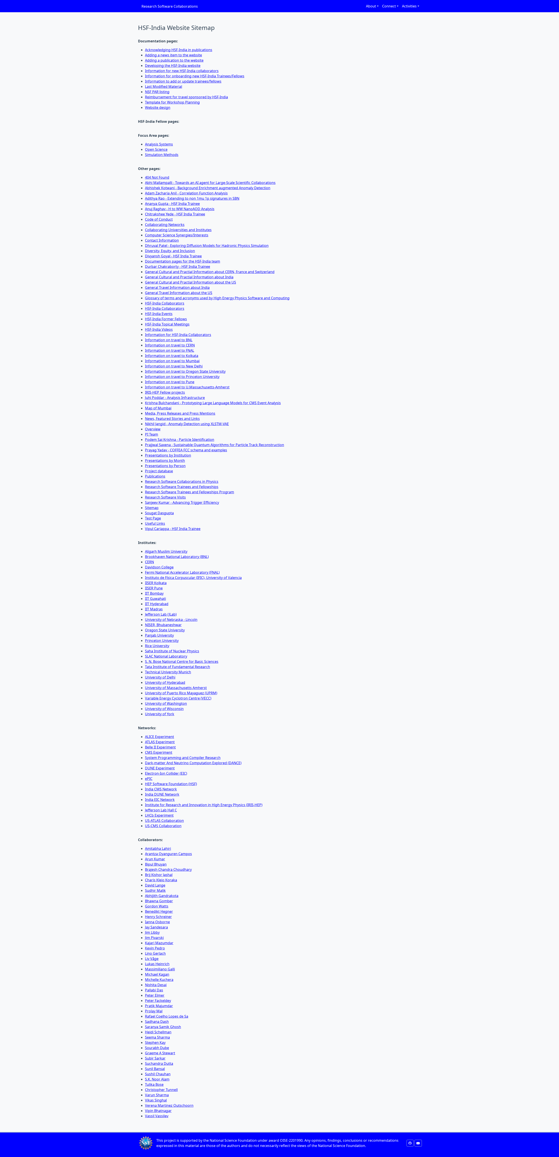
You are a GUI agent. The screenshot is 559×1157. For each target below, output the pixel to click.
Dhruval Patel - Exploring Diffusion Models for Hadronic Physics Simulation (207, 245)
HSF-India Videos (159, 329)
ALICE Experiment (159, 736)
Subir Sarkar (155, 1058)
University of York (159, 714)
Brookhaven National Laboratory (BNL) (177, 556)
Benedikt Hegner (159, 911)
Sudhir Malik (155, 890)
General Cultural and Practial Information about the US (190, 282)
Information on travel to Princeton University (182, 376)
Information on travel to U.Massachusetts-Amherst (187, 387)
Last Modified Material (163, 86)
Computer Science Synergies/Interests (176, 235)
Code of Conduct (159, 219)
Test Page (153, 518)
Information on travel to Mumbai (172, 361)
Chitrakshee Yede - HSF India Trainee (175, 214)
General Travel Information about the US (178, 292)
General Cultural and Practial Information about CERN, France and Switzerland (209, 271)
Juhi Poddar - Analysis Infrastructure (175, 397)
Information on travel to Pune (169, 381)
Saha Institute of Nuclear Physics (172, 651)
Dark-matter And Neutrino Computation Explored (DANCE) (193, 762)
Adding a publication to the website (174, 60)
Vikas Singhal (156, 1100)
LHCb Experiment (159, 815)
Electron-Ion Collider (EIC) (166, 773)
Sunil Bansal (155, 1068)
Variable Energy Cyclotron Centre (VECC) (178, 698)
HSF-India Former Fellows (166, 319)
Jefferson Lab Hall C (161, 810)
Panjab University (159, 635)
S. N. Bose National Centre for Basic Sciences (181, 661)
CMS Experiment (158, 752)
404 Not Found (157, 177)
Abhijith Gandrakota (161, 895)
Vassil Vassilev (156, 1116)
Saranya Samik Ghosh (163, 1026)
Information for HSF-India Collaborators (178, 334)
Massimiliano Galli (160, 969)
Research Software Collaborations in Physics (181, 481)
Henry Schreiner (158, 916)
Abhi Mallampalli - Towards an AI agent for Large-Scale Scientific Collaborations (210, 182)
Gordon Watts (156, 906)
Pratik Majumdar (159, 1005)
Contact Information (162, 240)
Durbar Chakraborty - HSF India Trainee (177, 266)
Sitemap (152, 507)
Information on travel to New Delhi (174, 366)
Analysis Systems (159, 144)
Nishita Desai (156, 984)
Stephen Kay (155, 1042)
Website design (157, 107)
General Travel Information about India (177, 287)
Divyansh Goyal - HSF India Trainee (173, 256)
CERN (149, 561)
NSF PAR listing (157, 91)
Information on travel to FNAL (169, 350)
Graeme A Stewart (160, 1053)
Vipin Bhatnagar (158, 1110)
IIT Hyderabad (156, 603)
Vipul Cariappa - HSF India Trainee (172, 528)
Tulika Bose (154, 1084)
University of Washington (166, 703)
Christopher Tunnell (161, 1089)
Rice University (157, 645)
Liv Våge (152, 958)
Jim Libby (152, 932)
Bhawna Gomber (159, 901)
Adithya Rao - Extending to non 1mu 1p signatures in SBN (192, 198)
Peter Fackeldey (158, 1000)
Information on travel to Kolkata (171, 355)
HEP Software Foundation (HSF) (171, 783)
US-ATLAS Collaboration (164, 820)
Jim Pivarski (154, 937)
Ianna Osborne (157, 922)
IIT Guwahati (155, 598)
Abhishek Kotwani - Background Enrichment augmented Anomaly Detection (207, 187)
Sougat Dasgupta (159, 513)
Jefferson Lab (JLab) (161, 614)
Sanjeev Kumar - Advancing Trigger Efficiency (182, 502)
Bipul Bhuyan (156, 864)
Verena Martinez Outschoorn (169, 1105)
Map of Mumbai (158, 408)
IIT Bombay (154, 593)
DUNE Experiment (160, 768)
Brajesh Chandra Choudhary (168, 869)
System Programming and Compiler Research (183, 757)
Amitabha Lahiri (158, 848)
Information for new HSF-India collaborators (182, 70)
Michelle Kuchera (159, 979)
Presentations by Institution (168, 455)
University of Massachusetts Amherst (176, 687)
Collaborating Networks (165, 224)
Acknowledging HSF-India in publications (178, 49)
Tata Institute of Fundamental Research (177, 666)
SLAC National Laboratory (166, 656)
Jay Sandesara (156, 927)
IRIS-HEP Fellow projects (165, 392)
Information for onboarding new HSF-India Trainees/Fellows (194, 76)
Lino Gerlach (155, 953)
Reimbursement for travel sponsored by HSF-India (186, 97)
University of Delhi (160, 677)
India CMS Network (161, 789)
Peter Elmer (154, 995)
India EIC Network (160, 799)
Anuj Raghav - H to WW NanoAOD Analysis (179, 208)
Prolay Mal (153, 1011)
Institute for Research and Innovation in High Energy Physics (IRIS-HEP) (203, 804)
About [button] (371, 6)
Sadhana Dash (157, 1021)
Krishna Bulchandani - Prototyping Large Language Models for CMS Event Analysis (213, 402)
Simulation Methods (161, 154)
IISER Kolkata (156, 582)
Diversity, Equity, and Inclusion (170, 250)
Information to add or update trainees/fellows (183, 81)
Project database (159, 471)
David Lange (155, 885)
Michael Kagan (157, 974)
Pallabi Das (154, 990)
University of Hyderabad (165, 682)
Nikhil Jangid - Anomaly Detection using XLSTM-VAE (187, 423)
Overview (152, 429)
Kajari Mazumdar (159, 942)
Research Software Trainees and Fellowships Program (189, 492)
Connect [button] (389, 6)
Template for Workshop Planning (172, 102)
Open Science (156, 149)
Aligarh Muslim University (166, 551)
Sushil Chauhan (158, 1074)
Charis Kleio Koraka (161, 880)
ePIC (148, 778)
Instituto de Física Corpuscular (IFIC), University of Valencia (193, 577)
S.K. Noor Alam (157, 1079)
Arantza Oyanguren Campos (168, 853)
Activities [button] (409, 6)
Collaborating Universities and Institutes (178, 229)
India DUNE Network (162, 794)
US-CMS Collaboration (163, 825)
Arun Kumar (155, 859)
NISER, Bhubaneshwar (163, 624)
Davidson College (159, 567)
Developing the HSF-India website (172, 65)
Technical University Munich (168, 672)
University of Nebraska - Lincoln (171, 619)
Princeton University (162, 640)
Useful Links (155, 523)
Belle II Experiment (160, 747)
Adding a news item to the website (173, 55)
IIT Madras (154, 609)
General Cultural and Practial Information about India (189, 277)
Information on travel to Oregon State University (185, 371)
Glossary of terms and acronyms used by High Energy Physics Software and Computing (217, 298)
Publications (155, 476)
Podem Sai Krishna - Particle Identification (179, 439)
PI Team (151, 434)
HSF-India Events (159, 313)
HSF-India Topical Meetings (167, 324)
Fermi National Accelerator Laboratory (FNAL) (182, 572)
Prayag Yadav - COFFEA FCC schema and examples (186, 450)
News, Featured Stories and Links (172, 418)
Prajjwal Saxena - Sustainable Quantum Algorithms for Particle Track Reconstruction (214, 444)
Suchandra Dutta (159, 1063)
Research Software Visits (165, 497)
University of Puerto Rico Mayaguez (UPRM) (181, 693)
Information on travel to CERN (170, 345)
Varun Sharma (157, 1095)
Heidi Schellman (158, 1032)
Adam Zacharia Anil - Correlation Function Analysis (186, 193)
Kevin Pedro (155, 948)
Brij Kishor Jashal (159, 874)
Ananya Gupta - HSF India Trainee (172, 203)
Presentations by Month (165, 460)
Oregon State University (165, 630)
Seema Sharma (157, 1037)
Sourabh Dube (157, 1047)
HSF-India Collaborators (164, 303)
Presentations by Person (165, 465)
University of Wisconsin (164, 708)
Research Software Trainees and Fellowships (181, 486)
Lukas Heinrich (157, 963)
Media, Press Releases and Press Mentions (180, 413)
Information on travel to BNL (168, 340)
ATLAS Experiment (160, 742)
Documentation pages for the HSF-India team (182, 261)
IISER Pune (154, 588)
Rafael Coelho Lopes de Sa (166, 1016)
